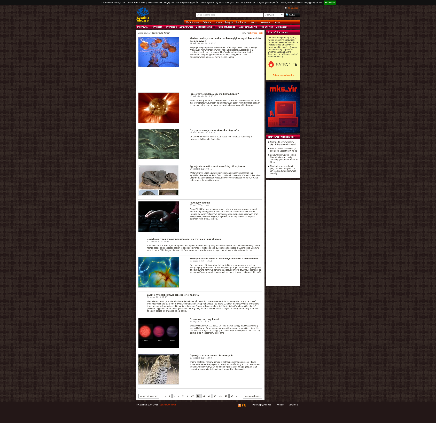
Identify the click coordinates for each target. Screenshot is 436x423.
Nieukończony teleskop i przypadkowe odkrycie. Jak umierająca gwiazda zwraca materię (283, 170)
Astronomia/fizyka (248, 27)
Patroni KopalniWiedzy (283, 75)
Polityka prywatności (261, 405)
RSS (244, 405)
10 (192, 396)
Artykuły (207, 22)
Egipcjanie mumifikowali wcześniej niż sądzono (217, 166)
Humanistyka (266, 27)
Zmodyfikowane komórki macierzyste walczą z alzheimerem (224, 258)
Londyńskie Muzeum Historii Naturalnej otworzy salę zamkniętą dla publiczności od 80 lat (284, 158)
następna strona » (252, 396)
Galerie (253, 22)
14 (215, 396)
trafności (253, 33)
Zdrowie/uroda (186, 27)
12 (204, 396)
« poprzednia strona (149, 396)
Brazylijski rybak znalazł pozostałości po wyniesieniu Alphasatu (184, 239)
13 (209, 396)
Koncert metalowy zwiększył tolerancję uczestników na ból (284, 149)
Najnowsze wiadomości (281, 136)
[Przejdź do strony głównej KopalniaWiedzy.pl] (143, 15)
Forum (218, 22)
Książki (229, 22)
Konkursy (241, 22)
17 (232, 396)
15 (220, 396)
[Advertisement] (200, 80)
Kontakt (280, 405)
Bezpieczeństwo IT (205, 27)
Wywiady (265, 22)
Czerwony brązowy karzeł (204, 319)
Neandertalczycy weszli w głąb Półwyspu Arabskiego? (283, 143)
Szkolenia (293, 405)
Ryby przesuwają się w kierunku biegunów (214, 130)
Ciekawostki (281, 27)
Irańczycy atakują (200, 202)
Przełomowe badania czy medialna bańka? (214, 93)
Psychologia (171, 27)
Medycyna (142, 27)
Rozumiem (330, 2)
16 (226, 396)
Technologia (156, 27)
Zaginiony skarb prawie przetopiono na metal (173, 294)
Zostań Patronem (278, 32)
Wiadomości (192, 22)
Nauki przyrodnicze (227, 27)
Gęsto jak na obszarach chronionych (211, 355)
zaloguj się (293, 8)
